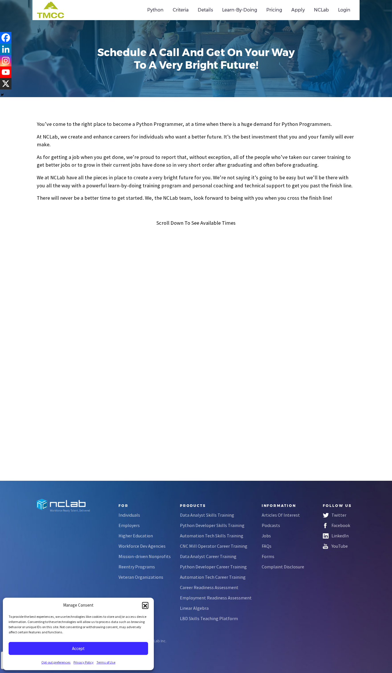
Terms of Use (105, 662)
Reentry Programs (137, 567)
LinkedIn (340, 536)
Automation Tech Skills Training (211, 536)
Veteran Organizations (141, 577)
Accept (78, 648)
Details (205, 10)
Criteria (181, 10)
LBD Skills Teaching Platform (209, 618)
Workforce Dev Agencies (142, 546)
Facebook (340, 525)
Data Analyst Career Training (208, 556)
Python (155, 10)
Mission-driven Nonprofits (145, 556)
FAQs (266, 546)
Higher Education (136, 536)
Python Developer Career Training (213, 567)
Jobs (266, 536)
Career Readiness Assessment (209, 587)
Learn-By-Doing (239, 10)
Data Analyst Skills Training (207, 515)
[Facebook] (5, 37)
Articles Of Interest (281, 515)
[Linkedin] (5, 49)
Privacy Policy (83, 662)
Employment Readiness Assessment (216, 598)
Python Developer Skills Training (212, 525)
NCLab (321, 10)
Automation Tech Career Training (213, 577)
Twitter (338, 515)
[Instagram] (5, 60)
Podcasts (271, 525)
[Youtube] (5, 72)
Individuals (129, 515)
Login (344, 10)
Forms (268, 556)
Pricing (274, 10)
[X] (5, 83)
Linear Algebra (194, 608)
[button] (145, 605)
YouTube (339, 546)
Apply (298, 10)
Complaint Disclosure (283, 567)
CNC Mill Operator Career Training (213, 546)
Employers (129, 525)
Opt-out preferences (56, 662)
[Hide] (2, 95)
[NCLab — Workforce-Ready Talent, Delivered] (69, 10)
